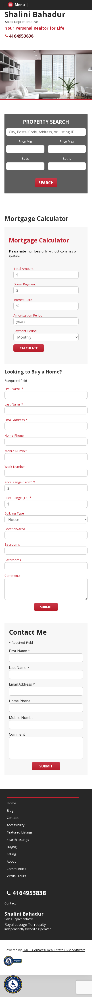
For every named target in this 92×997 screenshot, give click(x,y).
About (11, 861)
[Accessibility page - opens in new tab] (14, 967)
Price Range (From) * (19, 482)
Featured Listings (20, 832)
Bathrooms (12, 560)
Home (11, 803)
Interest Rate (22, 300)
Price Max (67, 141)
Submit (46, 607)
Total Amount (23, 268)
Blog (10, 810)
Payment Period (25, 331)
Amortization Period (27, 315)
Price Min (25, 141)
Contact (13, 817)
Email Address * (15, 420)
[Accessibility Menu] (13, 984)
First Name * (13, 389)
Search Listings (18, 839)
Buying (12, 846)
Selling (11, 854)
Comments (12, 575)
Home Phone (14, 435)
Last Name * (13, 404)
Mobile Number (15, 451)
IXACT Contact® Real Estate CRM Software (54, 950)
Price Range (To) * (17, 498)
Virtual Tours (16, 876)
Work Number (14, 466)
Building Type (14, 513)
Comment (17, 734)
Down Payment (24, 284)
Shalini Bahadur (34, 14)
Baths (67, 158)
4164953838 (21, 36)
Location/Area (14, 529)
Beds (25, 158)
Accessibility (15, 825)
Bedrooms (12, 544)
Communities (16, 868)
